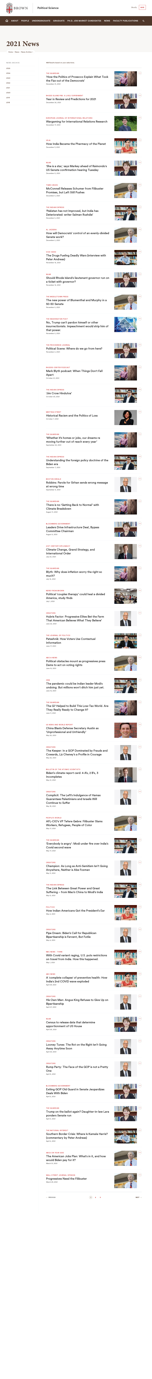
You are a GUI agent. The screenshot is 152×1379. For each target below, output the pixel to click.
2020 (8, 93)
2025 (8, 68)
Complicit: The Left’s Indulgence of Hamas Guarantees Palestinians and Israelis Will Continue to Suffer (73, 799)
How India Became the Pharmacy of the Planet (76, 144)
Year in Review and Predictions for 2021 (71, 99)
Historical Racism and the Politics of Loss (72, 415)
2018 (8, 102)
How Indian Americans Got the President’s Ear (75, 910)
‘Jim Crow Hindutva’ (59, 393)
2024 (8, 73)
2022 (8, 83)
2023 (8, 78)
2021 (8, 88)
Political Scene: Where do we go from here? (74, 348)
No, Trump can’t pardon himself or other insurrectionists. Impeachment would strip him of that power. (77, 326)
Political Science (48, 8)
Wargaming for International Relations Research (76, 121)
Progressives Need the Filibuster (66, 1178)
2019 (8, 98)
